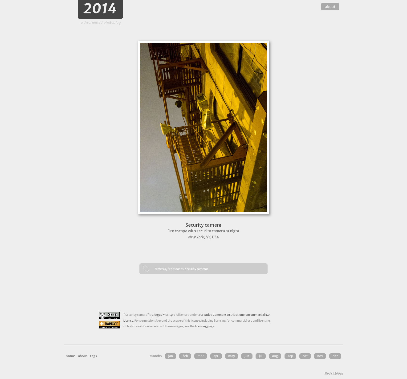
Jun (246, 356)
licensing (201, 326)
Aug (275, 356)
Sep (290, 356)
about (330, 6)
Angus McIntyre (164, 314)
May (231, 356)
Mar (201, 356)
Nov (320, 356)
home (70, 356)
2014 (100, 8)
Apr (216, 356)
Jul (261, 356)
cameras (160, 269)
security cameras (196, 269)
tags (93, 356)
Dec (335, 356)
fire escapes (175, 269)
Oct (305, 356)
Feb (185, 356)
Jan (170, 356)
